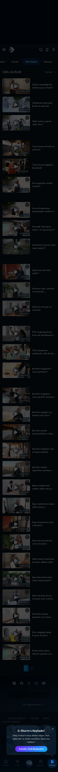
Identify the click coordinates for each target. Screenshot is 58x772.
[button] (53, 729)
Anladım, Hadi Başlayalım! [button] (31, 749)
